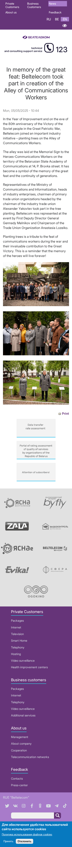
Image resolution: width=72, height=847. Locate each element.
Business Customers (34, 5)
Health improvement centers (29, 667)
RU (49, 19)
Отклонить (24, 841)
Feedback (55, 12)
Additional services (23, 715)
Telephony (17, 647)
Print (65, 414)
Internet (16, 627)
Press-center (19, 785)
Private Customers (12, 5)
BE (57, 19)
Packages (17, 620)
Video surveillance (23, 660)
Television (17, 634)
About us (11, 12)
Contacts (17, 778)
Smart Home (19, 640)
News (52, 3)
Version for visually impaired (64, 25)
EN (65, 19)
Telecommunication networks (30, 757)
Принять (8, 841)
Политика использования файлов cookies (27, 834)
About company (21, 743)
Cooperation (19, 750)
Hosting (16, 654)
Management (19, 737)
